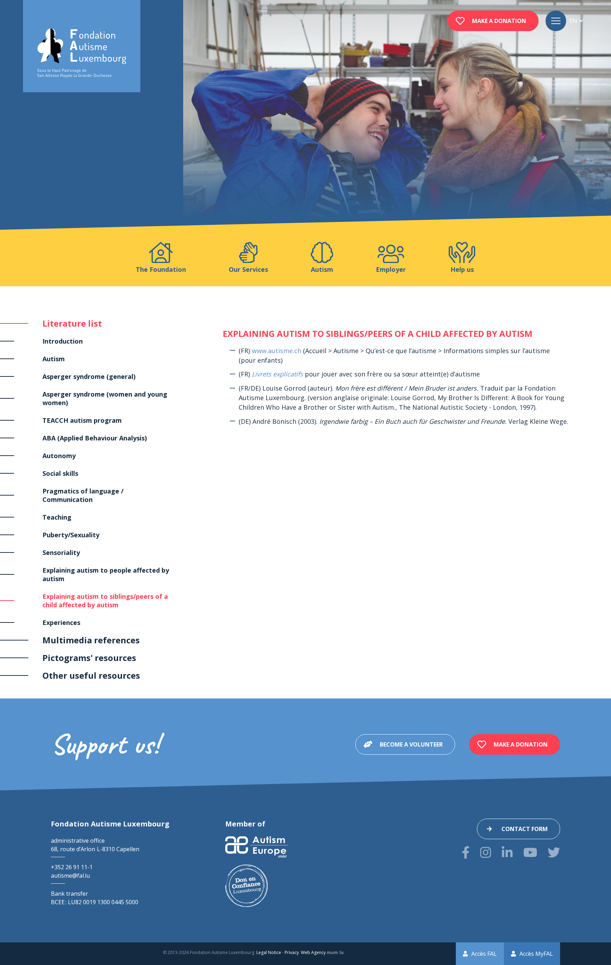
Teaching (56, 517)
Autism (53, 359)
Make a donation (499, 21)
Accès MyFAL (536, 954)
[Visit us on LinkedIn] (507, 852)
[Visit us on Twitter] (554, 852)
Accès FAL (484, 954)
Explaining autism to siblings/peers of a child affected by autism (105, 600)
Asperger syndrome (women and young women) (104, 398)
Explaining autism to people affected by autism (105, 574)
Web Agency (313, 952)
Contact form (524, 829)
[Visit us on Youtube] (530, 852)
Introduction (62, 341)
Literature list (72, 323)
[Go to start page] (81, 53)
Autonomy (59, 455)
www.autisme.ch (276, 350)
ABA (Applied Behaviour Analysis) (94, 438)
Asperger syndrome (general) (88, 376)
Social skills (60, 473)
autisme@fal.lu (70, 875)
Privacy (292, 952)
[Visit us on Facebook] (466, 852)
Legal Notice (268, 952)
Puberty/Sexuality (70, 535)
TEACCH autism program (82, 420)
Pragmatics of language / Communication (82, 495)
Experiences (61, 622)
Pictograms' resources (89, 657)
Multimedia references (91, 640)
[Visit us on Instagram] (485, 852)
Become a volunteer (411, 744)
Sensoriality (61, 552)
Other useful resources (91, 675)
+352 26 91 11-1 (72, 867)
